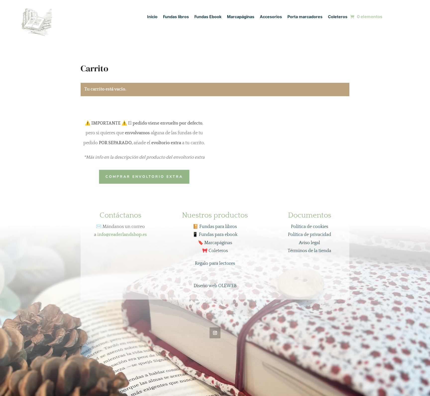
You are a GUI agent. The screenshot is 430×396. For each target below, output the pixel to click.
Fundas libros (176, 17)
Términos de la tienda (309, 250)
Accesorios (271, 17)
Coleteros (337, 17)
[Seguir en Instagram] (215, 332)
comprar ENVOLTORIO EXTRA (144, 176)
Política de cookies (309, 226)
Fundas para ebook (214, 234)
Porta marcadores (304, 17)
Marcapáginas (240, 17)
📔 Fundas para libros (215, 226)
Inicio (152, 17)
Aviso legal (309, 242)
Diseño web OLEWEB (215, 285)
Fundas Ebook (207, 17)
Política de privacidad (309, 234)
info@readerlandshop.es (122, 234)
